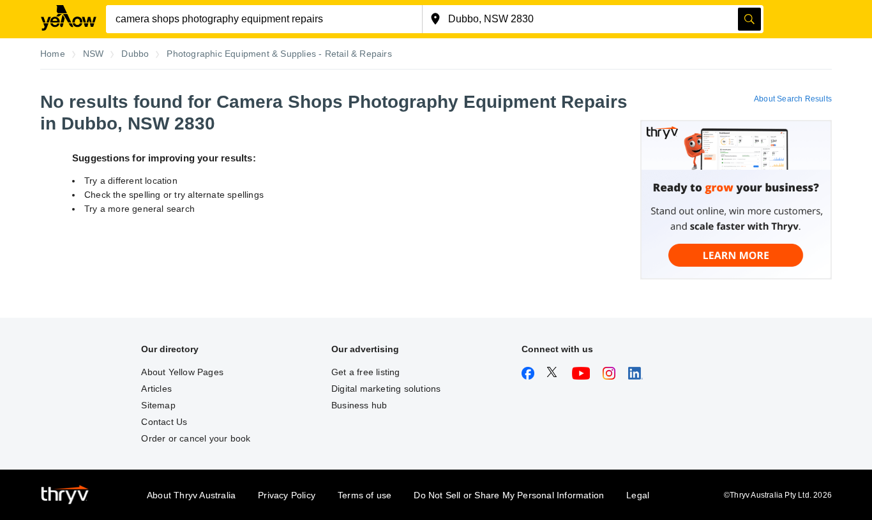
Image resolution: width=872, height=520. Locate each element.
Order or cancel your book (195, 438)
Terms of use (364, 495)
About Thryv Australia (191, 495)
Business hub (359, 405)
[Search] (749, 19)
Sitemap (158, 405)
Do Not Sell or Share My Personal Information (509, 495)
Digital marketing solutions (385, 388)
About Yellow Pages (182, 372)
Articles (156, 388)
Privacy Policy (286, 495)
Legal (637, 495)
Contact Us (164, 422)
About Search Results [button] (793, 98)
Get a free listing (365, 372)
